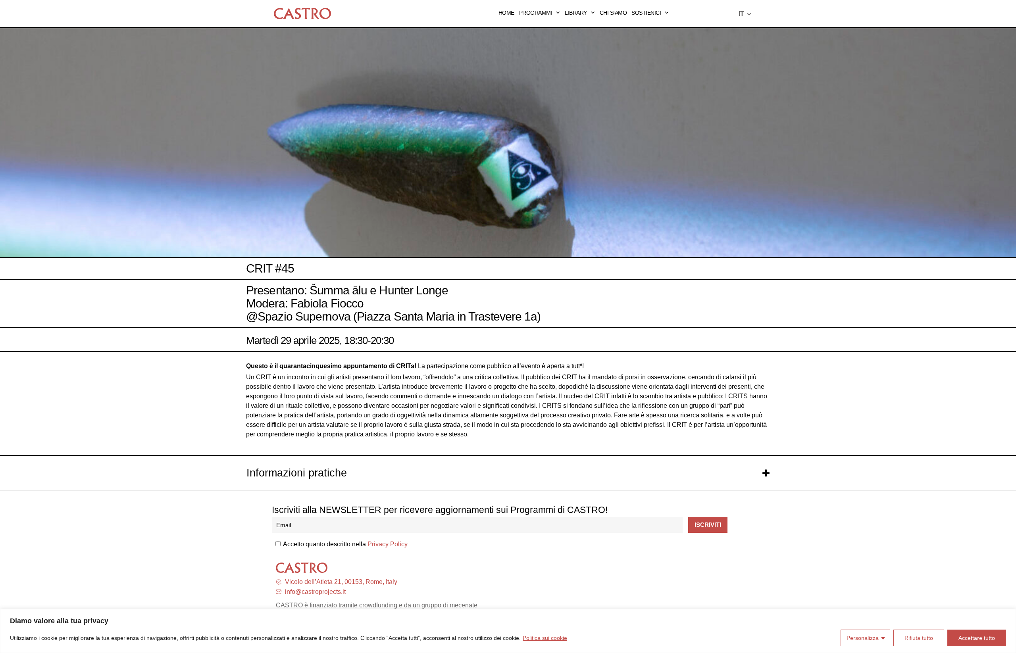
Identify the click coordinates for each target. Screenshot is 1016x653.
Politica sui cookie (545, 638)
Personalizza (863, 638)
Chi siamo (613, 13)
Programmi (535, 13)
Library (576, 13)
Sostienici (646, 13)
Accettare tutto (976, 638)
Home (506, 13)
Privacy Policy (388, 544)
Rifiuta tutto (918, 638)
